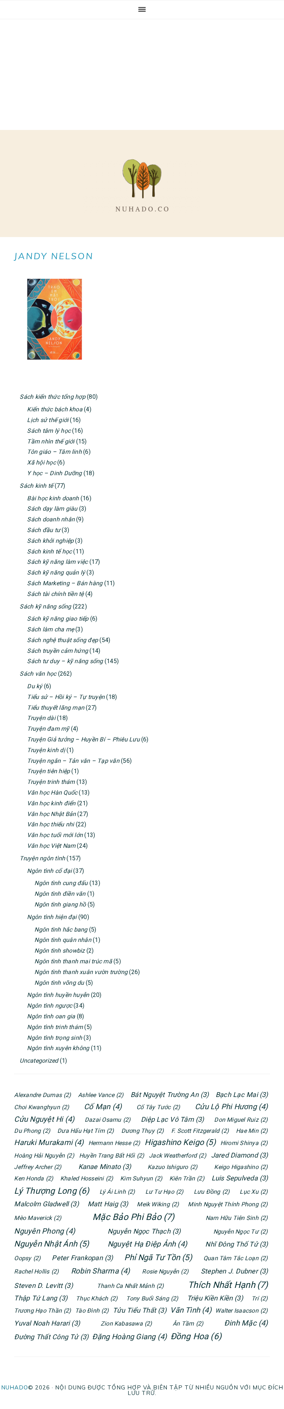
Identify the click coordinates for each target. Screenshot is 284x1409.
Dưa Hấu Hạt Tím (85, 1130)
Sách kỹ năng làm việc (57, 561)
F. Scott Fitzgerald (200, 1130)
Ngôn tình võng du (59, 982)
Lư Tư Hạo (164, 1191)
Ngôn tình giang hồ (60, 904)
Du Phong (32, 1130)
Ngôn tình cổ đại (49, 870)
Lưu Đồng (212, 1191)
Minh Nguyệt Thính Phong (228, 1204)
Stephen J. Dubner (234, 1271)
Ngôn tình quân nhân (62, 939)
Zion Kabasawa (126, 1323)
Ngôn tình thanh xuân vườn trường (81, 972)
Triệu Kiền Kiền (215, 1298)
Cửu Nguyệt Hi (44, 1119)
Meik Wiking (158, 1204)
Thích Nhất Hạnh (228, 1285)
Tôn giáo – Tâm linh (54, 451)
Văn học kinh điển (51, 803)
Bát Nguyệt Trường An (170, 1094)
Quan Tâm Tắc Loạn (235, 1258)
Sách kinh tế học (49, 551)
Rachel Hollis (36, 1271)
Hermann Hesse (114, 1142)
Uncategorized (39, 1060)
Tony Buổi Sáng (152, 1298)
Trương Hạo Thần (42, 1310)
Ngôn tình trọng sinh (54, 1037)
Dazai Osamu (108, 1119)
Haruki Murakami (49, 1142)
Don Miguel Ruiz (241, 1119)
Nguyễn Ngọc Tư (240, 1231)
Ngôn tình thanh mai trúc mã (73, 961)
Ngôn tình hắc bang (60, 929)
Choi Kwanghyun (41, 1107)
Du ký (34, 686)
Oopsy (27, 1258)
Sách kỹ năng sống (45, 606)
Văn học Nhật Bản (51, 813)
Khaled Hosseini (86, 1178)
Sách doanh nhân (51, 519)
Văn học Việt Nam (51, 845)
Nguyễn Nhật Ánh (51, 1243)
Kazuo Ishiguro (172, 1166)
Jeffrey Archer (37, 1166)
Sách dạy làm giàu (52, 508)
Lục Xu (254, 1191)
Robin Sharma (100, 1270)
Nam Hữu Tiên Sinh (237, 1217)
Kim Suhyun (141, 1178)
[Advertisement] (142, 74)
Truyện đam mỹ (48, 728)
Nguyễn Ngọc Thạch (144, 1231)
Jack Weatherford (177, 1155)
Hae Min (252, 1130)
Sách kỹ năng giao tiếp (57, 618)
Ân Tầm (188, 1323)
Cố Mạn (103, 1106)
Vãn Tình (191, 1310)
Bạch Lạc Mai (242, 1094)
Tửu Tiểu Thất (139, 1310)
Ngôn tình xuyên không (58, 1048)
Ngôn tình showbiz (59, 950)
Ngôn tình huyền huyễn (58, 994)
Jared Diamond (239, 1155)
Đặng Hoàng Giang (129, 1336)
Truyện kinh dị (46, 750)
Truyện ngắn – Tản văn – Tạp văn (73, 760)
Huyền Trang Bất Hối (111, 1155)
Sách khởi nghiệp (50, 540)
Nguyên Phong (44, 1231)
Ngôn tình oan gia (51, 1016)
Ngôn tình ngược (49, 1005)
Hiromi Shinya (244, 1142)
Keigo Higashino (241, 1166)
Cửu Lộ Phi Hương (231, 1106)
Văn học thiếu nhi (50, 824)
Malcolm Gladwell (46, 1204)
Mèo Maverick (37, 1217)
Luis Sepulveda (240, 1178)
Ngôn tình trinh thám (55, 1027)
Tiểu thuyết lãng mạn (55, 707)
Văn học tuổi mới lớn (55, 835)
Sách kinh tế (36, 485)
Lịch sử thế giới (47, 420)
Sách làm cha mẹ (50, 629)
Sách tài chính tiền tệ (55, 593)
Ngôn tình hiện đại (52, 917)
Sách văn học (38, 673)
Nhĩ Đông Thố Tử (236, 1244)
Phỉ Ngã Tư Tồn (158, 1257)
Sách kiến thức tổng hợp (52, 396)
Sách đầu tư (43, 530)
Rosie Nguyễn (165, 1271)
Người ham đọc (142, 185)
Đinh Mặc (246, 1323)
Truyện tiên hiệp (48, 771)
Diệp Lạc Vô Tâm (172, 1119)
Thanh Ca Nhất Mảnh (130, 1285)
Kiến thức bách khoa (54, 409)
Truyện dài (41, 717)
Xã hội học (41, 462)
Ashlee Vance (101, 1094)
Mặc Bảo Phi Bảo (133, 1217)
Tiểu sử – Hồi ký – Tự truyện (66, 696)
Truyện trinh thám (51, 781)
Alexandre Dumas (42, 1094)
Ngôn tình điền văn (59, 893)
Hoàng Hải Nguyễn (44, 1155)
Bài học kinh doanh (53, 498)
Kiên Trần (186, 1178)
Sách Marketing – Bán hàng (64, 583)
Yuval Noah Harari (47, 1323)
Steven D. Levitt (43, 1285)
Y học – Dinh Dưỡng (54, 473)
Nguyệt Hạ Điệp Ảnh (147, 1244)
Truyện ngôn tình (42, 858)
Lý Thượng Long (51, 1191)
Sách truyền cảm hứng (57, 650)
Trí (259, 1298)
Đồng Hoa (196, 1336)
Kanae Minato (104, 1166)
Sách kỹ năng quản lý (56, 572)
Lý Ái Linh (117, 1191)
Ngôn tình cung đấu (61, 883)
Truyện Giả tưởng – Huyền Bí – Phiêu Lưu (83, 739)
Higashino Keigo (180, 1142)
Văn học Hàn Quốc (52, 792)
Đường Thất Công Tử (51, 1337)
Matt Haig (108, 1204)
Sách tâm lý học (49, 430)
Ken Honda (33, 1178)
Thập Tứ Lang (40, 1298)
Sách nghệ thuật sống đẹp (62, 640)
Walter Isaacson (241, 1310)
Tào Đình (92, 1310)
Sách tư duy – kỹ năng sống (65, 661)
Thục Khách (97, 1298)
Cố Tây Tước (158, 1107)
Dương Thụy (142, 1130)
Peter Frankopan (82, 1258)
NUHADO (14, 1387)
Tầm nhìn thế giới (50, 441)
